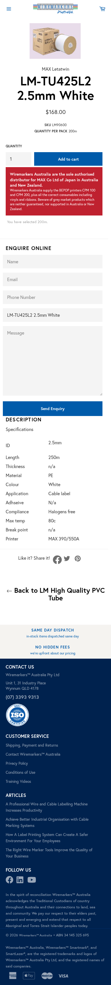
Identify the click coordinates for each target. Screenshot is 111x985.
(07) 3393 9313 (22, 697)
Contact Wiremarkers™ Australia (33, 754)
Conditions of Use (20, 772)
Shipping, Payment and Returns (32, 745)
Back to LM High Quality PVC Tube (58, 594)
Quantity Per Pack (50, 131)
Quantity (14, 146)
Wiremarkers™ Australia (35, 935)
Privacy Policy (17, 763)
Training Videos (18, 781)
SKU (47, 125)
